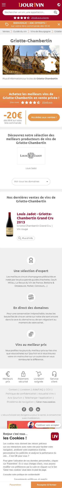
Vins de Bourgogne (41, 31)
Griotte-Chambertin (47, 78)
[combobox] (31, 181)
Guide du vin (20, 31)
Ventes (6, 31)
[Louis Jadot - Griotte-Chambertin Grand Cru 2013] (9, 225)
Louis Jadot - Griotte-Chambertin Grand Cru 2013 (35, 218)
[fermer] (59, 24)
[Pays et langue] (59, 4)
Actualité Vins (46, 393)
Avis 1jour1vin (15, 397)
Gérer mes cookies (45, 402)
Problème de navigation (20, 401)
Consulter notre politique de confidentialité (21, 474)
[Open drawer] (3, 4)
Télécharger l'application (38, 397)
